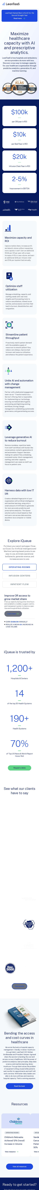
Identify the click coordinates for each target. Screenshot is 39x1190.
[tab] (19, 567)
